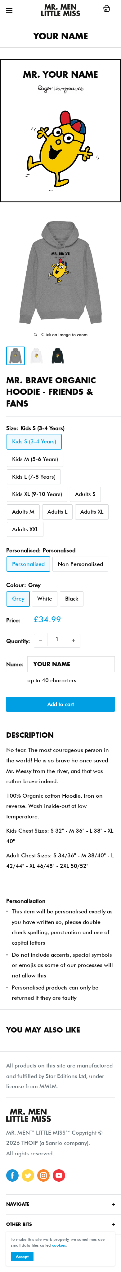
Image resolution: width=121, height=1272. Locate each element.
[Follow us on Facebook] (12, 1175)
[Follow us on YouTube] (59, 1175)
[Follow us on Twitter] (28, 1175)
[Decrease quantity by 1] (40, 640)
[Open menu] (9, 10)
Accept (22, 1256)
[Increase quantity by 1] (73, 640)
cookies (59, 1245)
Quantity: (18, 641)
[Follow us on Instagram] (43, 1175)
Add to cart (60, 704)
